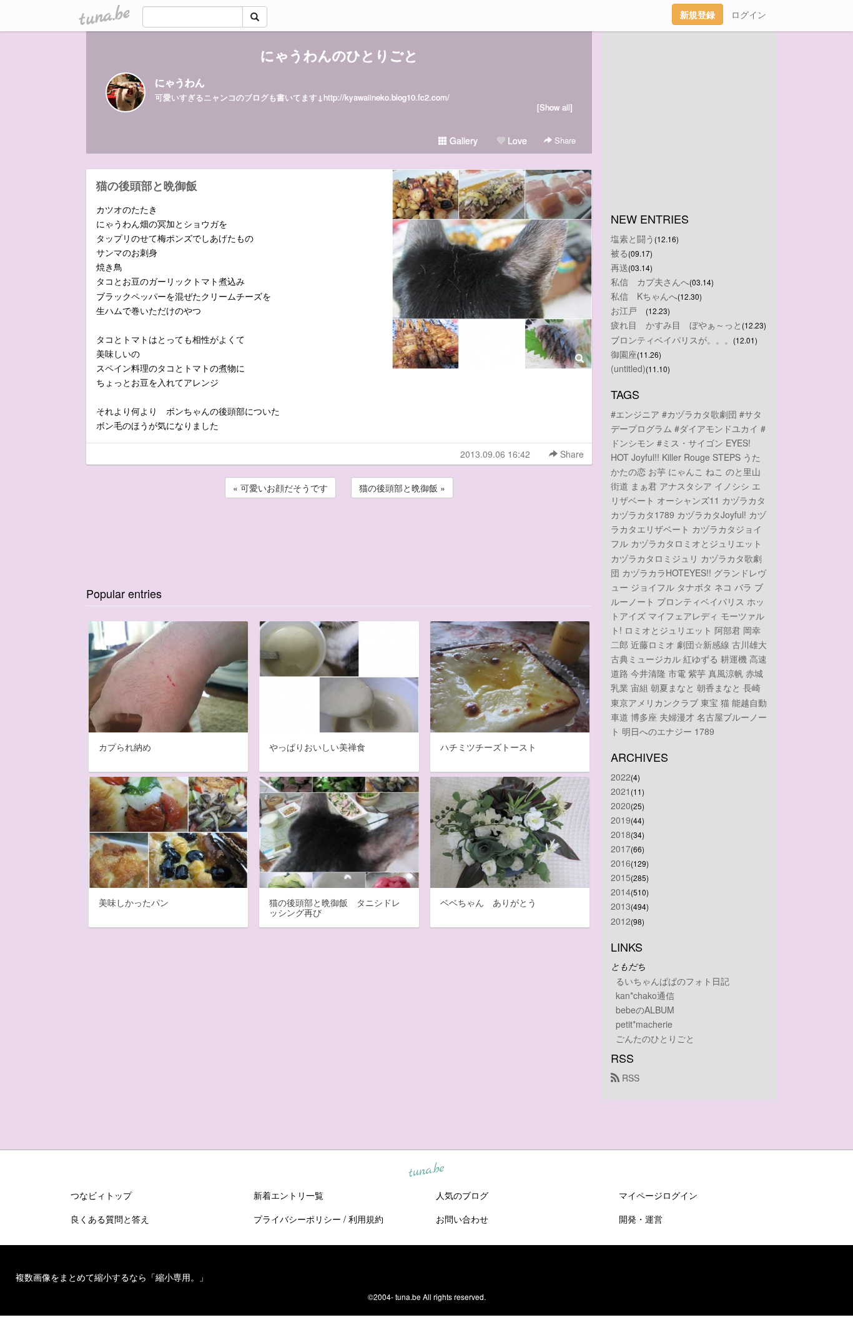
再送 (619, 267)
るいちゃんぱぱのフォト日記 (672, 981)
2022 (621, 777)
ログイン (748, 14)
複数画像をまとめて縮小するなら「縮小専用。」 (112, 1277)
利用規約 (365, 1219)
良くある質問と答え (110, 1219)
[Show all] (555, 107)
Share (564, 140)
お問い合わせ (462, 1219)
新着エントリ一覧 (288, 1195)
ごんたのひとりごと (655, 1038)
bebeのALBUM (645, 1009)
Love (516, 140)
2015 (621, 877)
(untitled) (628, 368)
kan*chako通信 (645, 995)
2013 (621, 906)
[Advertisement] (339, 534)
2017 (621, 848)
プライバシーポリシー (297, 1219)
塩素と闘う (632, 238)
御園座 (624, 354)
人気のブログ (462, 1195)
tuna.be (426, 1171)
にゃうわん (180, 82)
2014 (621, 891)
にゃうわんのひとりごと (339, 55)
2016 (621, 863)
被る (619, 253)
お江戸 (628, 310)
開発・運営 (641, 1219)
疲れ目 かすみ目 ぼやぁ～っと (676, 324)
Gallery (462, 140)
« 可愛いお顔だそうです (280, 487)
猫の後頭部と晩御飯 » (402, 487)
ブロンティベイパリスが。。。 (672, 339)
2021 (621, 791)
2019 (621, 820)
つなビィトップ (101, 1195)
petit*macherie (644, 1024)
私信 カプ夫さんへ (650, 281)
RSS (629, 1077)
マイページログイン (658, 1195)
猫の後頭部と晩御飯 (146, 185)
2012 (621, 921)
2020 (621, 805)
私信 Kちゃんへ (644, 296)
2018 (621, 834)
